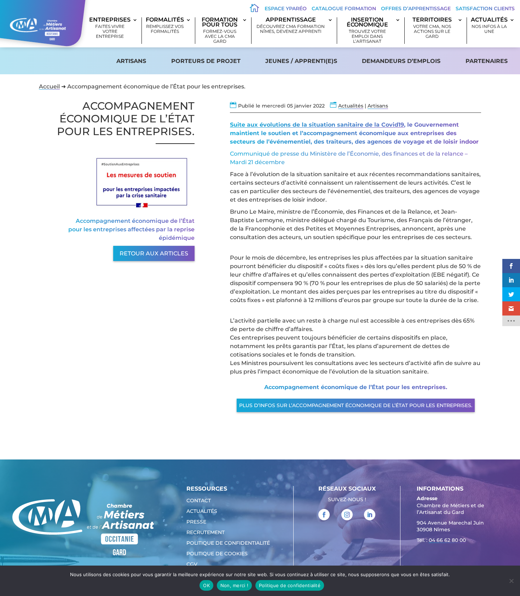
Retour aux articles (154, 253)
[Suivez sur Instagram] (347, 514)
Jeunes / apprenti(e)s (301, 61)
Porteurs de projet (206, 61)
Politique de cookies (217, 554)
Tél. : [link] (441, 540)
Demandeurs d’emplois (401, 61)
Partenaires (487, 61)
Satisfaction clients (485, 8)
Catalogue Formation (344, 8)
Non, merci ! (234, 585)
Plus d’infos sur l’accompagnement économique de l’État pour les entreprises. (355, 405)
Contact (198, 501)
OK (206, 585)
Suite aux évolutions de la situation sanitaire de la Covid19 (317, 124)
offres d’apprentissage (416, 8)
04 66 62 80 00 (447, 540)
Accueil (49, 86)
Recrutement (205, 533)
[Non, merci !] (511, 580)
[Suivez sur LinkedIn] (369, 514)
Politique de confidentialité (228, 543)
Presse (196, 522)
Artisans (131, 61)
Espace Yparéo (286, 8)
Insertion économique (367, 30)
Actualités (489, 25)
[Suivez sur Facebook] (324, 514)
